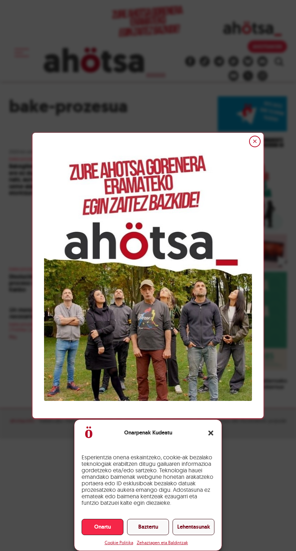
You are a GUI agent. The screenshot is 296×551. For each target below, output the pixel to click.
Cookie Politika (119, 542)
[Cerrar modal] (255, 141)
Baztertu (148, 526)
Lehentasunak (193, 526)
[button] (210, 433)
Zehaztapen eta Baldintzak (162, 542)
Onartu (102, 526)
